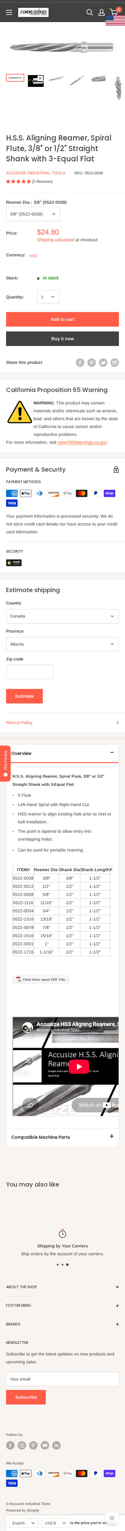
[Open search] (89, 12)
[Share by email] (114, 362)
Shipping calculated (55, 239)
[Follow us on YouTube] (45, 1445)
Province (15, 631)
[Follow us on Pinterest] (33, 1445)
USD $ (50, 1523)
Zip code (14, 659)
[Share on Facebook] (80, 362)
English (18, 1523)
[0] (114, 12)
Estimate (24, 696)
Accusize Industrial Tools (35, 173)
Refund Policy (19, 722)
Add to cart (62, 319)
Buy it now (62, 338)
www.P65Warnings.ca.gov (82, 442)
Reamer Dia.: (36, 202)
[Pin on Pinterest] (91, 362)
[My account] (102, 12)
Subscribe (26, 1397)
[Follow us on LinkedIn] (56, 1445)
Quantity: (15, 297)
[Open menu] (9, 12)
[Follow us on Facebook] (10, 1445)
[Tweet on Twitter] (103, 362)
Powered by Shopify (22, 1510)
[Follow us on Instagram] (22, 1445)
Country (14, 603)
